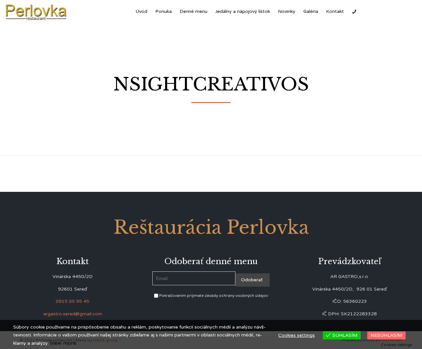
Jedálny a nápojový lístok (242, 11)
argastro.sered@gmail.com (72, 314)
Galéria (310, 11)
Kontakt (335, 11)
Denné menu (193, 11)
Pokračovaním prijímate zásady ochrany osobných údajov (213, 295)
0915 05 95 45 (72, 301)
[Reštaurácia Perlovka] (36, 12)
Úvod (141, 11)
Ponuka (163, 11)
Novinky (286, 11)
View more (63, 343)
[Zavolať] (354, 11)
